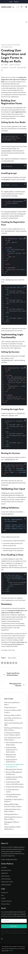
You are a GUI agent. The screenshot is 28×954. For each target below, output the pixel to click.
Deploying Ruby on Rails (12, 828)
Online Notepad (6, 885)
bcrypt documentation (15, 644)
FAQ (2, 895)
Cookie (3, 898)
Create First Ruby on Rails (12, 711)
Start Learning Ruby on (12, 703)
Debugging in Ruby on (11, 823)
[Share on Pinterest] (10, 663)
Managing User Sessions (14, 769)
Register (16, 1)
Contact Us (4, 892)
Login (10, 1)
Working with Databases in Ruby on (13, 729)
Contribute (4, 67)
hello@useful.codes (11, 859)
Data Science (5, 876)
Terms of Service (6, 901)
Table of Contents (14, 64)
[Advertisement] (14, 29)
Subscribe (13, 926)
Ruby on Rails (12, 658)
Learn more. (5, 950)
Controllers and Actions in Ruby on (13, 719)
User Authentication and (12, 739)
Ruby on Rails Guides (18, 642)
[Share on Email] (16, 663)
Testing (11, 814)
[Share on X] (8, 663)
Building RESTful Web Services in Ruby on (12, 805)
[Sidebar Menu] (26, 22)
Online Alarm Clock (7, 882)
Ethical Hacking (5, 879)
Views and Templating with (13, 724)
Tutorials (3, 867)
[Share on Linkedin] (2, 663)
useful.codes (6, 7)
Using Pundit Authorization (15, 787)
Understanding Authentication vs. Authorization (12, 750)
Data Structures (6, 870)
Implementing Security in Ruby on (12, 810)
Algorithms (4, 873)
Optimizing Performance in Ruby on (13, 818)
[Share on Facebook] (5, 663)
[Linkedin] (1, 939)
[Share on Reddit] (13, 663)
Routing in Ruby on (12, 715)
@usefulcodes (22, 67)
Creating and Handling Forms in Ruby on (12, 734)
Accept (11, 950)
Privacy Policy (5, 904)
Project (10, 707)
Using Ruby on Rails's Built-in (13, 800)
